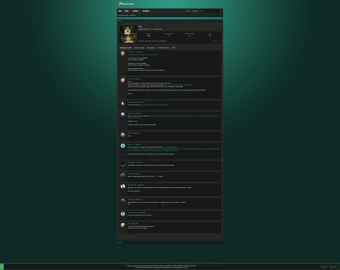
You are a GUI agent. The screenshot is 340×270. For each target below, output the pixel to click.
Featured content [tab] (163, 48)
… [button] (126, 236)
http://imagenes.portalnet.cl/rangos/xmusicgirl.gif (178, 85)
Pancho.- (130, 144)
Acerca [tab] (174, 48)
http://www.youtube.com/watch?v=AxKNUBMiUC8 (154, 105)
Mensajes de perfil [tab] (126, 48)
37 (210, 36)
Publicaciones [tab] (151, 48)
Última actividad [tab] (139, 48)
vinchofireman (132, 102)
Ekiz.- (129, 223)
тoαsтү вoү (131, 113)
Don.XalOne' (131, 162)
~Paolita (130, 79)
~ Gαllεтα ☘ (131, 52)
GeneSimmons (132, 185)
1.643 (148, 36)
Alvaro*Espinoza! (133, 212)
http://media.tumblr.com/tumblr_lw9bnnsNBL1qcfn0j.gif (143, 54)
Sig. (133, 236)
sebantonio (131, 199)
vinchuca (130, 173)
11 (129, 236)
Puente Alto (158, 29)
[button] (130, 11)
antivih (130, 133)
